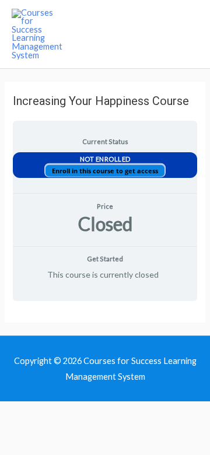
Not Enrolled (105, 159)
